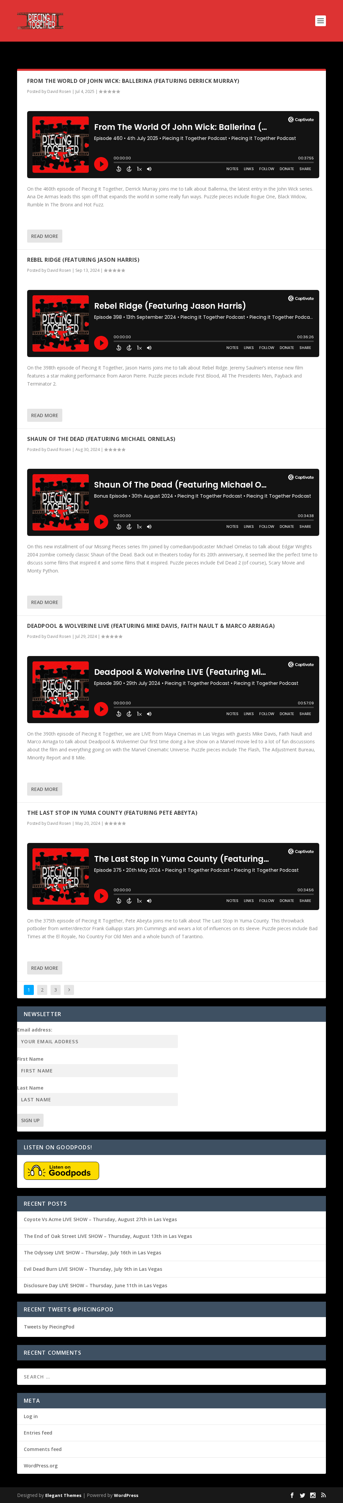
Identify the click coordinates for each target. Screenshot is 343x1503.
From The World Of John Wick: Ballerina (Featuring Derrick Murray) (133, 81)
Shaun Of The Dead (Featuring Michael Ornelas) (101, 439)
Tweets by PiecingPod (49, 1326)
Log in (31, 1416)
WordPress (126, 1495)
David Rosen (59, 91)
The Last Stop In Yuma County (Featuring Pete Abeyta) (112, 812)
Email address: (34, 1029)
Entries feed (38, 1433)
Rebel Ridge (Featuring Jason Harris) (83, 259)
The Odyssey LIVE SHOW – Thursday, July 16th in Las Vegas (92, 1252)
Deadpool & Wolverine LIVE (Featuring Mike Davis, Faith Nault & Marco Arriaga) (151, 626)
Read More (44, 236)
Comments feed (43, 1449)
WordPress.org (41, 1465)
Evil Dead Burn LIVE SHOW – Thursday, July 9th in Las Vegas (93, 1269)
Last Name (30, 1088)
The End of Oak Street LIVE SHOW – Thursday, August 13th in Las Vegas (108, 1236)
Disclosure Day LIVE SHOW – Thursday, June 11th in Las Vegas (95, 1285)
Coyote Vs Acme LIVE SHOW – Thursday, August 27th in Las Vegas (100, 1219)
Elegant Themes (63, 1495)
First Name (30, 1059)
